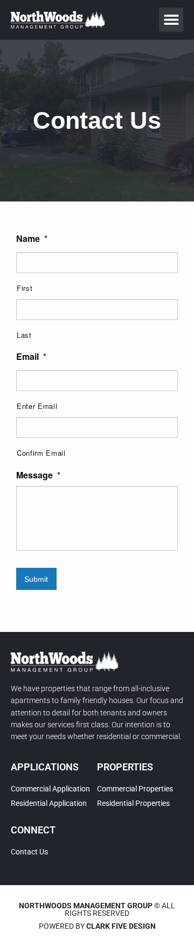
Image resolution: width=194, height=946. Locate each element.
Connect (33, 830)
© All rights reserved (97, 909)
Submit (36, 579)
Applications (45, 767)
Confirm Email (41, 453)
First (24, 287)
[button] (171, 20)
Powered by (97, 926)
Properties (125, 767)
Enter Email (37, 406)
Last (24, 335)
